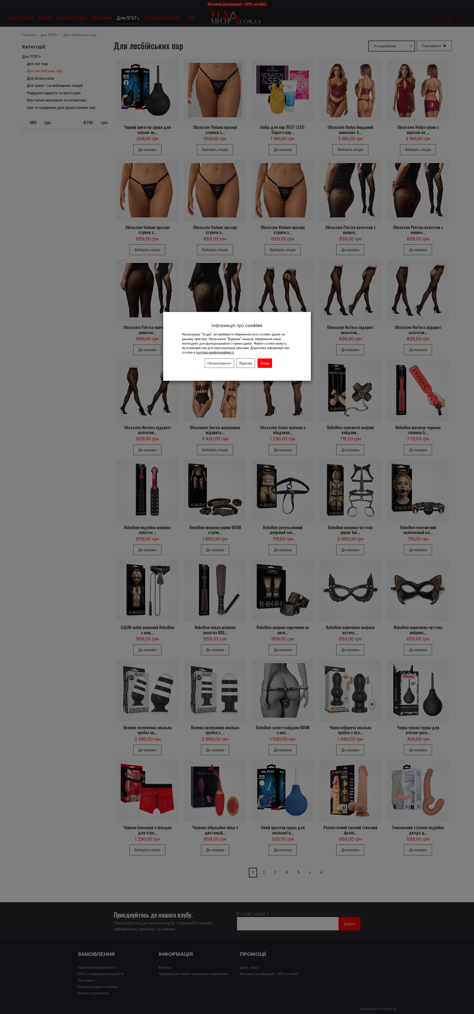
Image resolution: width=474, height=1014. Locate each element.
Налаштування (219, 363)
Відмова (245, 363)
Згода (264, 363)
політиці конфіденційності (215, 352)
